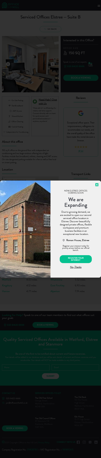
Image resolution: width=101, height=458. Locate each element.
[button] (76, 259)
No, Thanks (76, 267)
